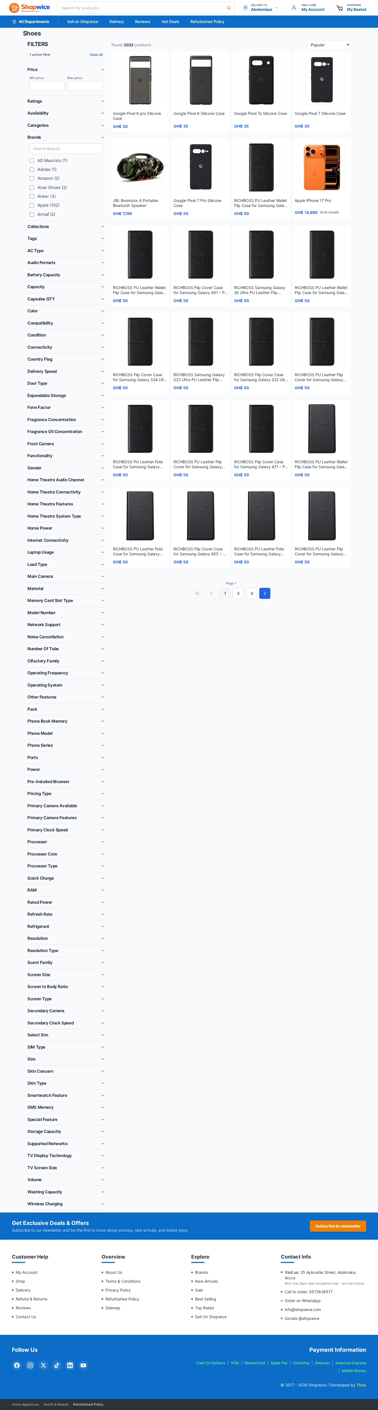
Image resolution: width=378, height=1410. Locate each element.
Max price (74, 78)
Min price (37, 78)
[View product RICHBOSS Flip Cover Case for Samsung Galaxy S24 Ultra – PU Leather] (140, 341)
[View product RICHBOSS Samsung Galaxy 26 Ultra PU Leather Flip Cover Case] (261, 254)
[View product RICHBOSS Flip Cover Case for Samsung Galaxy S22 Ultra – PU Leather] (261, 341)
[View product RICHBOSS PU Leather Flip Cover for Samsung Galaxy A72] (200, 428)
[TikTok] (57, 1365)
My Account (26, 1272)
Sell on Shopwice (82, 21)
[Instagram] (30, 1365)
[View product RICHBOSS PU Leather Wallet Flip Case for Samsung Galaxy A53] (261, 167)
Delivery (116, 21)
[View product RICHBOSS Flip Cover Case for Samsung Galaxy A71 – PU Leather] (261, 428)
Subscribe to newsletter (338, 1226)
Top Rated (204, 1307)
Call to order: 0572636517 (309, 1291)
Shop (20, 1281)
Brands (201, 1272)
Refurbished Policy (207, 21)
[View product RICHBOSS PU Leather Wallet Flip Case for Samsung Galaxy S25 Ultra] (322, 254)
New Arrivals (206, 1281)
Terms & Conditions (122, 1281)
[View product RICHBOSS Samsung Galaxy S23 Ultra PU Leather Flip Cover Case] (200, 341)
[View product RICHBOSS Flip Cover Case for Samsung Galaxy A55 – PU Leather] (200, 515)
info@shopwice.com (303, 1309)
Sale (199, 1290)
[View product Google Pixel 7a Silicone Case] (261, 80)
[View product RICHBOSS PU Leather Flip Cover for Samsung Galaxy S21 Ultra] (322, 341)
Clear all (96, 54)
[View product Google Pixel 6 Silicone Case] (200, 80)
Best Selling (205, 1299)
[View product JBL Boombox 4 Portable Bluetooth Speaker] (140, 167)
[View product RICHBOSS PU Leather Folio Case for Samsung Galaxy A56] (140, 515)
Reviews (143, 21)
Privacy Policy (118, 1290)
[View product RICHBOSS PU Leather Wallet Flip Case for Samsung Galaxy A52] (140, 254)
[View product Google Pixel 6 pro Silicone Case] (140, 80)
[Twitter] (43, 1365)
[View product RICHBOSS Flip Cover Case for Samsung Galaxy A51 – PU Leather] (200, 254)
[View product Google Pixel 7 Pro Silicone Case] (200, 167)
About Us (113, 1272)
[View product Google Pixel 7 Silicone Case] (322, 80)
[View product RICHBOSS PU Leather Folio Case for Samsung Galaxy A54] (261, 515)
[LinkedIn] (70, 1365)
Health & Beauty (56, 1404)
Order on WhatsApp (303, 1300)
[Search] (228, 7)
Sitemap (112, 1307)
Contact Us (26, 1316)
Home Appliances (25, 1404)
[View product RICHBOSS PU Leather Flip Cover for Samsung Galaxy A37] (322, 515)
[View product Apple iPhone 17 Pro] (322, 167)
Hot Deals (170, 21)
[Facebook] (17, 1365)
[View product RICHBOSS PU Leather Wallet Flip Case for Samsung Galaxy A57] (322, 428)
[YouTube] (83, 1365)
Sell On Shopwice (211, 1316)
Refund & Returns (31, 1299)
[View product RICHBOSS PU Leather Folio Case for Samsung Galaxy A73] (140, 428)
